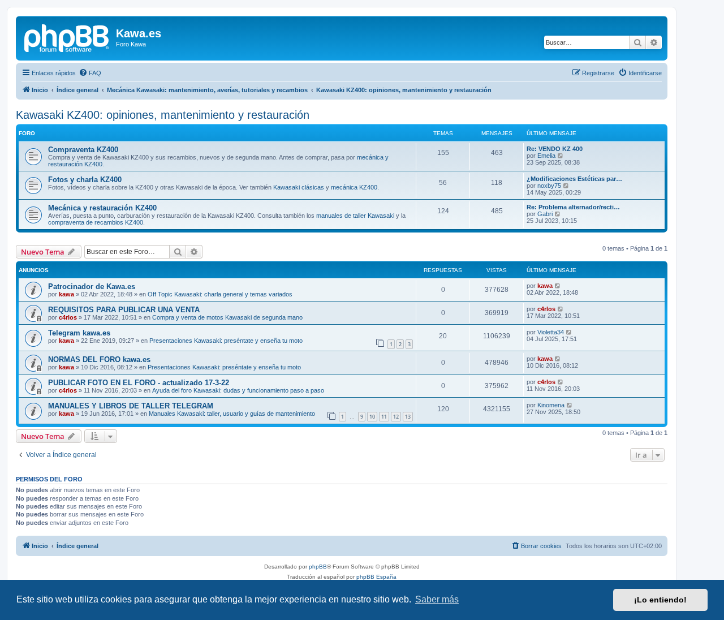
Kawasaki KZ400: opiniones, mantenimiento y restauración (162, 115)
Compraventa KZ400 (83, 149)
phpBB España (376, 577)
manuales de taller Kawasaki (355, 215)
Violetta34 (550, 332)
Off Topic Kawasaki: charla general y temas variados (220, 294)
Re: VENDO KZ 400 (555, 148)
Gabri (545, 213)
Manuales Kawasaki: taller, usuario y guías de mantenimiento (232, 413)
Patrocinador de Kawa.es (91, 286)
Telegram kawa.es (79, 333)
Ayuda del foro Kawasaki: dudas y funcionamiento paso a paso (238, 390)
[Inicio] (67, 37)
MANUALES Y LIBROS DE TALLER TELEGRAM (130, 406)
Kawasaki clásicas (298, 187)
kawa (66, 294)
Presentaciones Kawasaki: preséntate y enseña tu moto (226, 340)
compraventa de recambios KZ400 (95, 222)
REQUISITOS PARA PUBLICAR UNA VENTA (124, 309)
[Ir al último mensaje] (558, 285)
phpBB (318, 566)
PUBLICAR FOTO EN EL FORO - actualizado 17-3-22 (138, 382)
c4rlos (68, 317)
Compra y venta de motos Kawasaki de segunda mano (227, 317)
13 (408, 416)
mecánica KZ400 (354, 187)
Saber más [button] (437, 599)
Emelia (546, 155)
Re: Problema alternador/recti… (573, 207)
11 (384, 416)
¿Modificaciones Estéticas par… (574, 178)
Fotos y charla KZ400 (85, 179)
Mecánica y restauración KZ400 (102, 208)
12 (396, 416)
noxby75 (549, 185)
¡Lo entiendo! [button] (660, 599)
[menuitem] (90, 73)
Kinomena (550, 405)
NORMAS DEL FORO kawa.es (99, 359)
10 (372, 416)
